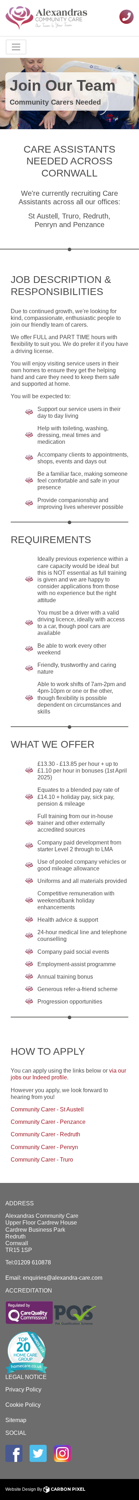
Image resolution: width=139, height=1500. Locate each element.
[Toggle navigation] (16, 47)
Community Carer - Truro (42, 1160)
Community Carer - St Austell (47, 1109)
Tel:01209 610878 (28, 1262)
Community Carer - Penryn (44, 1147)
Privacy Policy (23, 1389)
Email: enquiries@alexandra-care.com (53, 1278)
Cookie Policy (23, 1405)
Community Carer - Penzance (48, 1122)
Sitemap (15, 1420)
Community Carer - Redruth (46, 1134)
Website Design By (45, 1489)
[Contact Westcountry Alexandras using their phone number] (126, 17)
